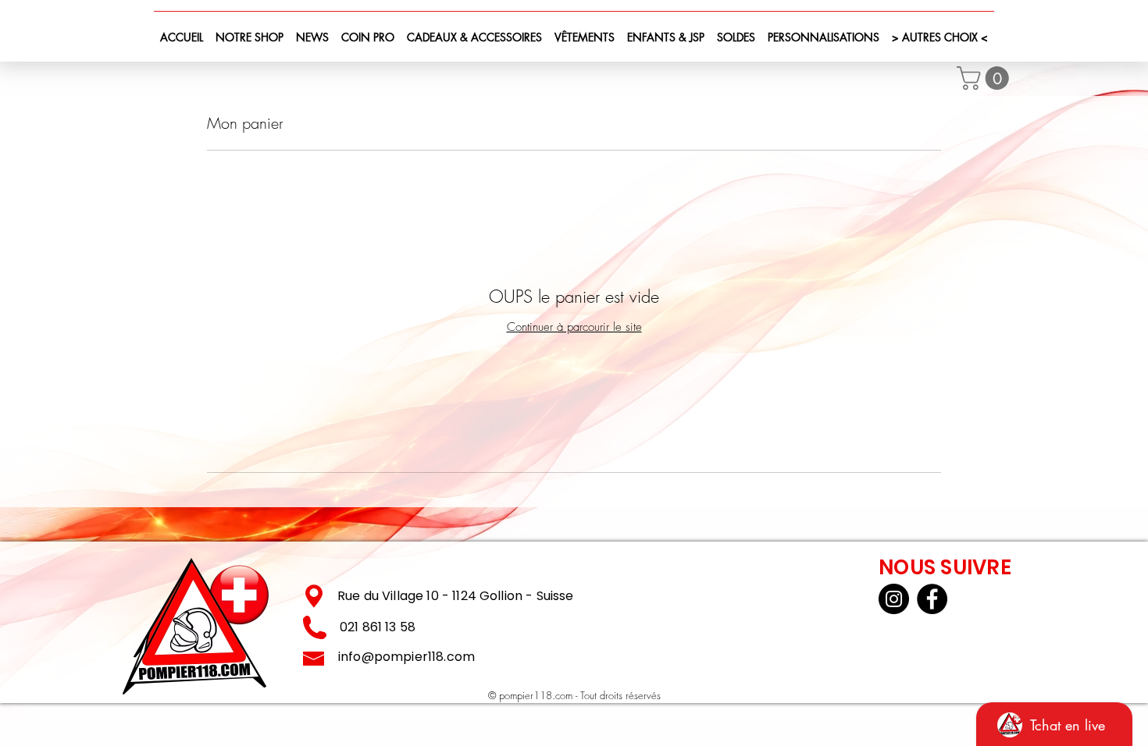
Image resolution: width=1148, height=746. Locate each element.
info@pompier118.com (406, 657)
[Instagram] (894, 599)
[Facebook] (932, 599)
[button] (985, 78)
